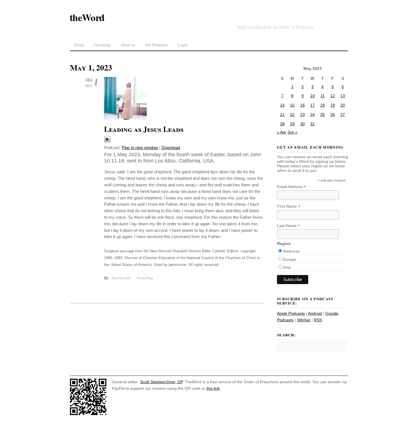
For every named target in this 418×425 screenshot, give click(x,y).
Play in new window (140, 147)
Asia (287, 267)
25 (322, 114)
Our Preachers (156, 44)
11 (322, 95)
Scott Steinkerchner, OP (161, 382)
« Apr (281, 132)
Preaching (145, 278)
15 (292, 105)
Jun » (292, 132)
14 (282, 105)
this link (213, 388)
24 (312, 114)
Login (182, 44)
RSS (318, 320)
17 (312, 105)
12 (332, 95)
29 (292, 124)
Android (315, 313)
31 (312, 124)
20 (342, 105)
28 (282, 124)
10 (312, 95)
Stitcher (304, 320)
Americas (291, 251)
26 (332, 114)
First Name (288, 206)
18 (322, 105)
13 (342, 95)
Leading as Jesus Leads (143, 129)
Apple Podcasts (291, 313)
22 (292, 114)
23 (302, 114)
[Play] (107, 141)
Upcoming (102, 44)
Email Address (291, 186)
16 (302, 105)
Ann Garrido (121, 278)
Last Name (288, 225)
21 (282, 114)
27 (342, 114)
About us (128, 44)
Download (171, 147)
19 (332, 105)
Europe (289, 259)
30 (302, 124)
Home (79, 44)
